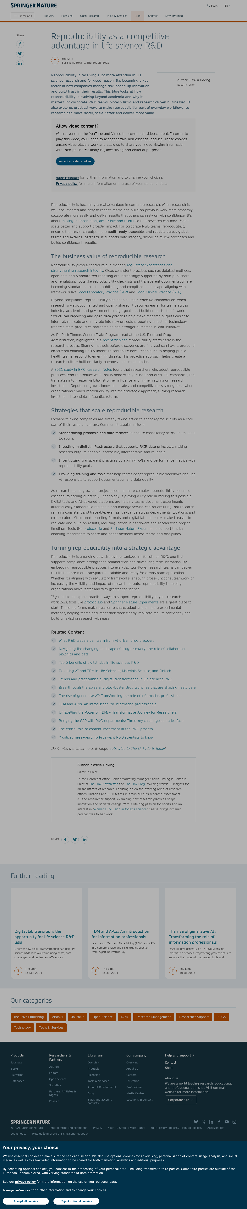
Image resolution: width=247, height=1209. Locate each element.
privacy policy (25, 1181)
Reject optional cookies (76, 1201)
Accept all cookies (26, 1201)
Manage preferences (16, 1190)
